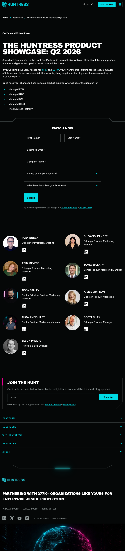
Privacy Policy (85, 207)
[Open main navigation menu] (120, 4)
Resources (17, 17)
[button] (107, 4)
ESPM (56, 69)
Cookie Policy (31, 508)
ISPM (44, 69)
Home (5, 17)
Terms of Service (69, 207)
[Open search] (92, 4)
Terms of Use (49, 508)
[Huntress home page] (61, 480)
